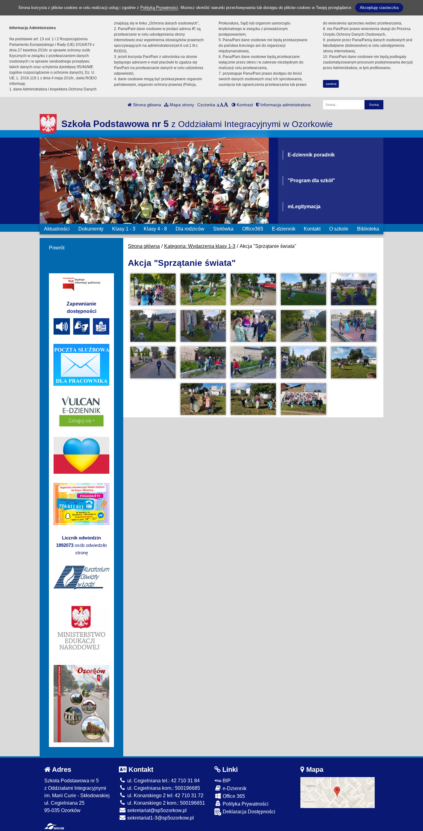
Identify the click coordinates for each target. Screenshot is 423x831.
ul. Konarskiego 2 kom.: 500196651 (165, 803)
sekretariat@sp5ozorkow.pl (156, 810)
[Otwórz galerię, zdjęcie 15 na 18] (353, 362)
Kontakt (312, 228)
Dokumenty (90, 228)
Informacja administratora (285, 104)
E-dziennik (283, 228)
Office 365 (233, 796)
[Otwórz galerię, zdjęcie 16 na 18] (203, 399)
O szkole (338, 228)
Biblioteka (368, 228)
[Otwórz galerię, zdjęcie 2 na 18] (203, 289)
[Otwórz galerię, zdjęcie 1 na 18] (153, 289)
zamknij (331, 84)
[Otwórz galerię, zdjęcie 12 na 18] (203, 362)
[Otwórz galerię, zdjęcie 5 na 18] (353, 289)
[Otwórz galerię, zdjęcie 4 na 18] (303, 289)
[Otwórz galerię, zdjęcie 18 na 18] (303, 399)
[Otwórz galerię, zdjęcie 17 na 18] (253, 399)
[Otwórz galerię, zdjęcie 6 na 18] (153, 326)
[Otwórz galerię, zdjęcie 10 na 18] (353, 326)
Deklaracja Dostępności (248, 811)
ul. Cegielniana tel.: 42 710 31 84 (163, 780)
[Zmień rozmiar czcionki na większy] (222, 104)
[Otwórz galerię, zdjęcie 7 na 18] (203, 326)
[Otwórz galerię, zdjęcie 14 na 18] (303, 362)
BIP (226, 780)
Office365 (252, 228)
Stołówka (223, 228)
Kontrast (244, 104)
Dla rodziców (190, 228)
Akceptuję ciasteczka (379, 7)
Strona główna (146, 104)
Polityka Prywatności (244, 804)
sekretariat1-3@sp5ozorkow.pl (160, 817)
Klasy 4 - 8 (155, 228)
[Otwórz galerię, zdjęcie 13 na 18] (253, 362)
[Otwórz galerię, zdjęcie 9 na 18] (303, 326)
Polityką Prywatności (159, 7)
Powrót (56, 247)
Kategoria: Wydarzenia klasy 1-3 (199, 246)
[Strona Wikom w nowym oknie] (54, 826)
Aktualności (57, 228)
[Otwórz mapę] (337, 792)
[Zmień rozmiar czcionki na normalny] (218, 104)
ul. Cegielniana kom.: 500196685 (163, 788)
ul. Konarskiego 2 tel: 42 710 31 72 (164, 795)
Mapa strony (181, 104)
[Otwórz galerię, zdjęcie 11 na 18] (153, 362)
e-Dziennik (233, 788)
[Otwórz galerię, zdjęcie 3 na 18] (253, 289)
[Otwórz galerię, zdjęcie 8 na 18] (253, 326)
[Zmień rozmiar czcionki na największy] (226, 104)
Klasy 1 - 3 (123, 228)
